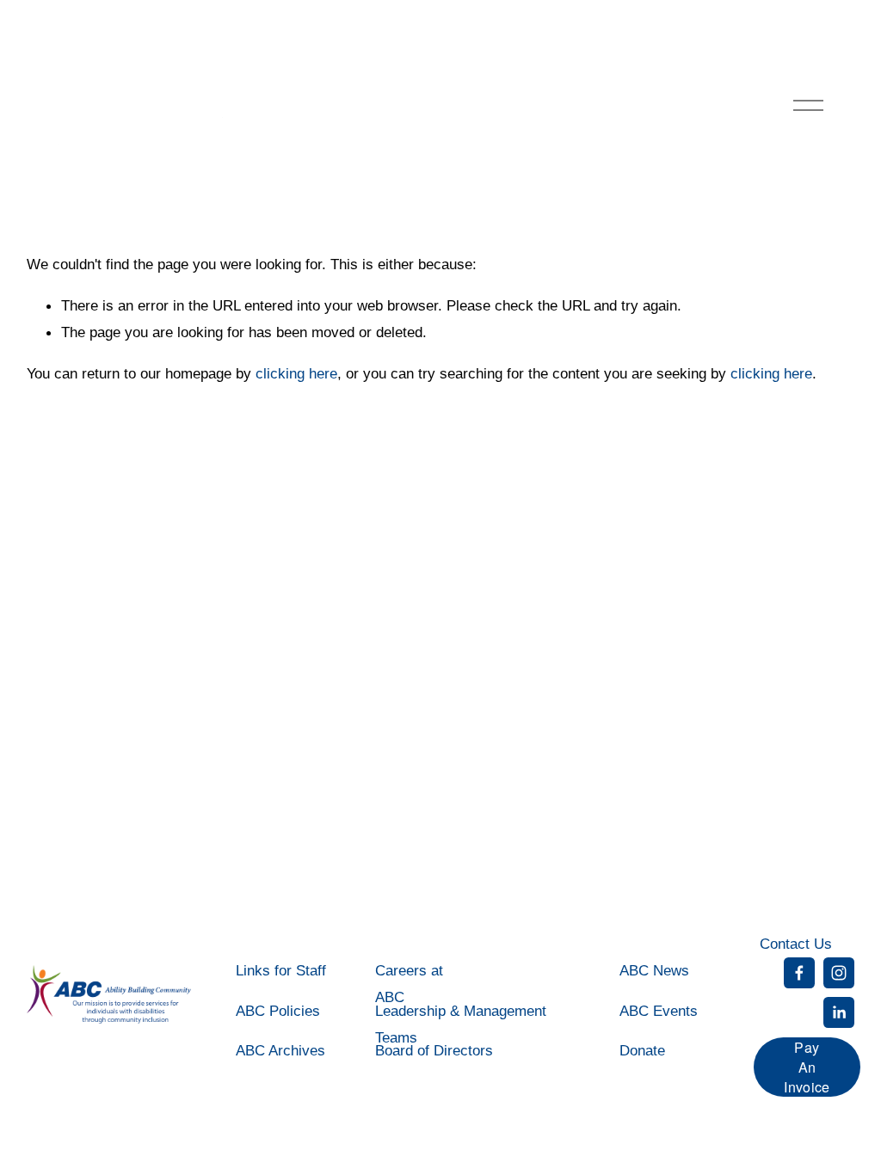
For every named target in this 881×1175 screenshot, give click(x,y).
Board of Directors (434, 1050)
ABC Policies (278, 1010)
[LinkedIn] (838, 1012)
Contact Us (796, 943)
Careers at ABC (409, 984)
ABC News (654, 970)
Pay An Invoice (806, 1067)
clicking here (296, 373)
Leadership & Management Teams (460, 1024)
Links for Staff (281, 970)
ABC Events (658, 1010)
